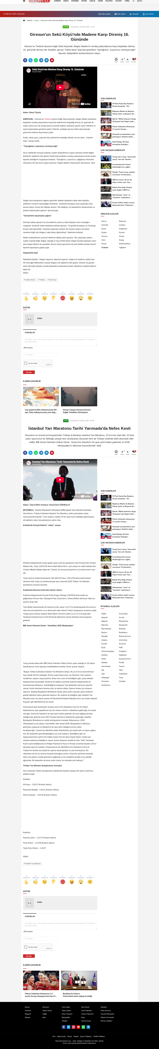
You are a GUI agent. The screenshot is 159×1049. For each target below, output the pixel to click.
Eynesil (122, 232)
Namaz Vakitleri (106, 1021)
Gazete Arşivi (86, 1021)
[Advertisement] (60, 183)
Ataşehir (104, 617)
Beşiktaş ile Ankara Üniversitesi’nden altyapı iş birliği (77, 995)
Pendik (121, 662)
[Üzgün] (90, 294)
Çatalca (104, 640)
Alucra (103, 221)
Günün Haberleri (87, 1014)
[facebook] (25, 60)
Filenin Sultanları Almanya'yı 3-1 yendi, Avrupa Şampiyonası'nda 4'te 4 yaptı (40, 995)
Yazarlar (135, 14)
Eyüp (103, 647)
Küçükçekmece (125, 659)
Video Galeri (105, 14)
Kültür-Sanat (47, 1010)
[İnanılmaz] (81, 294)
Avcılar (121, 617)
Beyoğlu (104, 636)
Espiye (104, 232)
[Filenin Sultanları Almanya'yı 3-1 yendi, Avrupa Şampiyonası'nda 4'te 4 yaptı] (41, 980)
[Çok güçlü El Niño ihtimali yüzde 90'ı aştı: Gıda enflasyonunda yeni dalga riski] (41, 396)
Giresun (104, 236)
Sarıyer (122, 666)
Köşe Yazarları (67, 1014)
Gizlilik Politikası (99, 1036)
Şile (102, 670)
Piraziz (104, 244)
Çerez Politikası (86, 1036)
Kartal (103, 659)
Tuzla (121, 678)
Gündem (28, 1010)
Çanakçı (122, 225)
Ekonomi (45, 1007)
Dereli (103, 229)
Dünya (27, 1007)
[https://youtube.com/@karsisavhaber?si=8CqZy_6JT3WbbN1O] (78, 1027)
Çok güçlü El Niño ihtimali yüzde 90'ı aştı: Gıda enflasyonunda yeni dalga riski (41, 411)
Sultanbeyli (123, 674)
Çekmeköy (123, 640)
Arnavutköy (123, 614)
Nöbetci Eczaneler (107, 1017)
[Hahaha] (71, 294)
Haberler (30, 20)
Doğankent (123, 229)
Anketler (104, 1007)
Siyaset (27, 1017)
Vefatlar (64, 1021)
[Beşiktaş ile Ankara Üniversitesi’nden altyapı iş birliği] (79, 980)
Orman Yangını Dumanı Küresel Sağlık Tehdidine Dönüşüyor (77, 411)
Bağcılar (104, 621)
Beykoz (104, 632)
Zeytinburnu (105, 685)
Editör (39, 318)
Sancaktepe (105, 666)
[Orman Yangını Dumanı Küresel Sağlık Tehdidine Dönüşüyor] (79, 396)
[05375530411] (83, 1027)
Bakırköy (104, 625)
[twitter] (30, 60)
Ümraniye (105, 681)
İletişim (76, 1036)
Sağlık (44, 1014)
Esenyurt (122, 644)
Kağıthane (123, 655)
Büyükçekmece (125, 636)
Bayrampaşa (106, 629)
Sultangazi (105, 678)
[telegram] (41, 60)
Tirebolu (47, 119)
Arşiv (83, 1017)
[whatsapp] (36, 60)
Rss (54, 1036)
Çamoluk (104, 225)
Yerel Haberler (86, 1010)
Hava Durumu (106, 1010)
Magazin (28, 1014)
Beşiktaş (122, 629)
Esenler (104, 644)
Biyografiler (66, 1017)
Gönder (29, 372)
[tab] (29, 332)
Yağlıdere (122, 247)
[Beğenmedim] (53, 294)
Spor (44, 1017)
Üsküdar (122, 681)
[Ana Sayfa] (24, 20)
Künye (69, 1036)
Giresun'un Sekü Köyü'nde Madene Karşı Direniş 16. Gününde (62, 20)
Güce (103, 240)
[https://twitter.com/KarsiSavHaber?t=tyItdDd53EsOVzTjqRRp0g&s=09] (68, 1027)
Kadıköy (104, 655)
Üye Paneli (149, 14)
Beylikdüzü (123, 632)
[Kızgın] (62, 294)
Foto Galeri (121, 14)
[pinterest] (52, 60)
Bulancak (122, 221)
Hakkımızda (61, 1036)
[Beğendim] (26, 294)
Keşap (121, 240)
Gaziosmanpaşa (107, 651)
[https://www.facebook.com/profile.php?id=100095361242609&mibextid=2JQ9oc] (63, 1027)
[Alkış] (35, 294)
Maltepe (104, 662)
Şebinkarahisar (124, 244)
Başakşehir (123, 625)
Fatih (121, 647)
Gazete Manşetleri (107, 1014)
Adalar (103, 614)
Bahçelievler (123, 621)
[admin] (88, 1027)
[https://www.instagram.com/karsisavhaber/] (73, 1027)
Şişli (103, 674)
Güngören (123, 651)
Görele (121, 236)
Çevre (37, 20)
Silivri (121, 670)
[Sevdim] (44, 294)
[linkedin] (46, 60)
